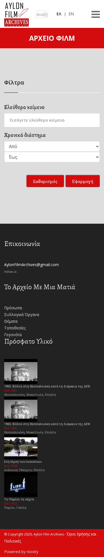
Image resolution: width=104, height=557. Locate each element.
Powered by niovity (21, 551)
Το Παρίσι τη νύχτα (19, 499)
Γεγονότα (13, 334)
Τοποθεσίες (15, 328)
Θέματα (10, 321)
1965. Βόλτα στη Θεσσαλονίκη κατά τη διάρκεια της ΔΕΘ (47, 386)
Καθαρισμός (45, 181)
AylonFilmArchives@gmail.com (31, 264)
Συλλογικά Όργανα (21, 314)
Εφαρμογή (82, 181)
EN (71, 13)
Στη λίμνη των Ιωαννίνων (23, 461)
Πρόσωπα (13, 307)
